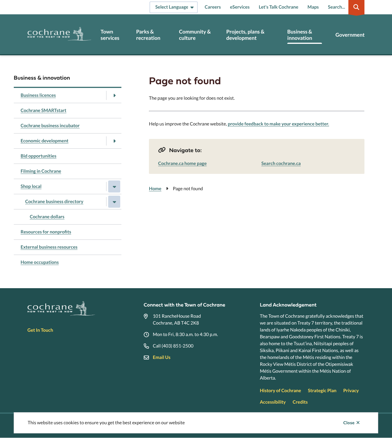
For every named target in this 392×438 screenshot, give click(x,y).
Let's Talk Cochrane (278, 7)
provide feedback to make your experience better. (278, 124)
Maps (313, 7)
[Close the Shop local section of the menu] (114, 186)
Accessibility (273, 402)
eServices (240, 7)
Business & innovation (299, 35)
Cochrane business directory (54, 201)
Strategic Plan (322, 390)
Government (349, 35)
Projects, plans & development (245, 35)
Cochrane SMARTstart (44, 110)
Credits (300, 402)
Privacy (351, 390)
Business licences (38, 95)
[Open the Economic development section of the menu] (114, 141)
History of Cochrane (280, 390)
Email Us (161, 357)
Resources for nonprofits (46, 232)
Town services (110, 35)
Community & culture (195, 35)
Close (348, 422)
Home (155, 188)
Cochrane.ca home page (182, 163)
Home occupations (40, 262)
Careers (213, 7)
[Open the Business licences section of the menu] (114, 95)
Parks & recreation (148, 35)
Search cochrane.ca (281, 163)
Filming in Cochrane (41, 171)
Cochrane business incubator (50, 125)
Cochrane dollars (47, 216)
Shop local (31, 186)
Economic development (45, 141)
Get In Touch (40, 330)
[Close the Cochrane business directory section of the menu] (114, 202)
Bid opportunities (39, 156)
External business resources (49, 247)
